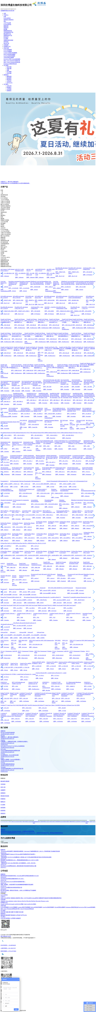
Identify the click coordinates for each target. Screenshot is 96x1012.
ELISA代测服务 (8, 51)
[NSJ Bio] (69, 821)
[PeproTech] (70, 821)
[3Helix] (94, 821)
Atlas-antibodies (9, 901)
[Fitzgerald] (32, 821)
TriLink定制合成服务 (59, 907)
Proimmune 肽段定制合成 (10, 63)
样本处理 (6, 37)
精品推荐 (9, 78)
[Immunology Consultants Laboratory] (43, 821)
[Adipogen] (1, 821)
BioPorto (33, 901)
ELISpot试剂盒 (7, 24)
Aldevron (19, 901)
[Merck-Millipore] (57, 821)
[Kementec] (50, 821)
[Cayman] (12, 821)
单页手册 (9, 67)
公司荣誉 (9, 89)
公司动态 (9, 81)
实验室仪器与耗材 (8, 40)
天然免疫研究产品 (8, 32)
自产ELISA (9, 82)
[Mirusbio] (60, 821)
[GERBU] (42, 821)
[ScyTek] (79, 821)
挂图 (8, 70)
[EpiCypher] (29, 821)
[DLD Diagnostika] (22, 821)
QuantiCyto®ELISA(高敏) (17, 904)
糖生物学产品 (7, 33)
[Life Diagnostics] (53, 821)
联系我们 (9, 87)
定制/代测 (6, 48)
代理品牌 (6, 45)
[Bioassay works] (10, 821)
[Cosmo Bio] (20, 821)
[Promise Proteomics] (73, 821)
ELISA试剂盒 (7, 18)
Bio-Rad (29, 901)
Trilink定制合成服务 (9, 57)
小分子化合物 (7, 22)
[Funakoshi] (35, 823)
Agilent (15, 901)
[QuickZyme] (77, 821)
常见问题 (9, 73)
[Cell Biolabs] (13, 821)
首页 (5, 13)
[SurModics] (83, 821)
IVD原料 (6, 38)
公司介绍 (9, 85)
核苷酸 (5, 29)
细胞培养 (6, 26)
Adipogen (3, 901)
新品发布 (9, 79)
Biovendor (38, 901)
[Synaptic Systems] (85, 821)
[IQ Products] (46, 821)
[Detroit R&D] (23, 821)
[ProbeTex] (75, 821)
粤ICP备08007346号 (6, 936)
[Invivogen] (44, 821)
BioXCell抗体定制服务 (9, 54)
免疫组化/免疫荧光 (9, 19)
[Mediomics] (64, 821)
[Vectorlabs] (90, 821)
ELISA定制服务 (8, 49)
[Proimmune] (76, 821)
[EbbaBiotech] (26, 821)
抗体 (5, 16)
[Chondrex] (15, 821)
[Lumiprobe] (56, 821)
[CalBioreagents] (19, 821)
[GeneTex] (40, 821)
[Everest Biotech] (30, 821)
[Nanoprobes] (67, 821)
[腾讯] (48, 933)
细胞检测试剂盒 (8, 30)
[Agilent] (3, 821)
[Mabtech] (59, 821)
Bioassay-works (45, 901)
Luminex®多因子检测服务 (10, 52)
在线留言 (9, 90)
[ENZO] (28, 821)
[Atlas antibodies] (2, 821)
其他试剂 (6, 41)
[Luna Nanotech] (54, 821)
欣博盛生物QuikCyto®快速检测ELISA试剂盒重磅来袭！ (15, 183)
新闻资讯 (6, 74)
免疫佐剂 (6, 27)
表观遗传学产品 (8, 35)
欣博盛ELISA (7, 46)
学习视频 (9, 71)
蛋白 (5, 21)
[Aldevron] (4, 821)
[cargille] (16, 821)
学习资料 (6, 65)
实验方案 (9, 68)
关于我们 (6, 84)
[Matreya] (63, 821)
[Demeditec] (25, 821)
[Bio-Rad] (7, 821)
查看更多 (3, 731)
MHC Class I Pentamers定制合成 (12, 60)
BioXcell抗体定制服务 (36, 907)
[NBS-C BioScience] (93, 821)
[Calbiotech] (18, 821)
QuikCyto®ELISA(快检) (30, 904)
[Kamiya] (49, 821)
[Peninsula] (72, 821)
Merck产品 (6, 43)
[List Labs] (52, 821)
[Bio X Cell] (6, 821)
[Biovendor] (9, 821)
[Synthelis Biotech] (92, 821)
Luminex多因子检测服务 (24, 907)
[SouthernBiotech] (80, 821)
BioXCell (24, 901)
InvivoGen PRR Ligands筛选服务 (12, 59)
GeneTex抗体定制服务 (9, 56)
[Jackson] (47, 821)
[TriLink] (88, 823)
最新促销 (9, 76)
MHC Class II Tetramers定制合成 (12, 62)
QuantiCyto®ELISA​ (5, 904)
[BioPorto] (8, 821)
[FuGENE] (39, 821)
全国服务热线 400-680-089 (7, 10)
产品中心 (6, 15)
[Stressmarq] (82, 821)
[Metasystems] (62, 821)
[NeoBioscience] (66, 821)
